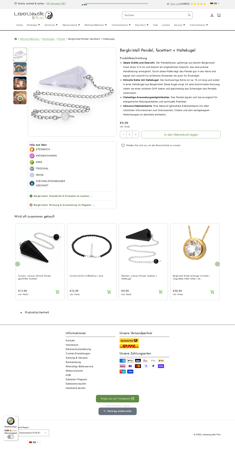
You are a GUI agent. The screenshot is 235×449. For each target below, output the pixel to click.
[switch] (11, 437)
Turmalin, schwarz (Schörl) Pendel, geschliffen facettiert (34, 277)
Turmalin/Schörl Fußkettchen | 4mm (86, 276)
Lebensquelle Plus (211, 434)
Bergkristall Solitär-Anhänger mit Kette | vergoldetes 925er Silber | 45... (191, 277)
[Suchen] (188, 15)
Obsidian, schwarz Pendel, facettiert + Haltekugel (139, 277)
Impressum (72, 344)
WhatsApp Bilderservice (79, 366)
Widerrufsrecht (74, 370)
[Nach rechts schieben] (217, 264)
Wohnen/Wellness (29, 39)
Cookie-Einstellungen (78, 353)
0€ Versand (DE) (56, 3)
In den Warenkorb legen (181, 134)
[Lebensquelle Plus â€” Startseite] (33, 15)
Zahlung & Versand (76, 357)
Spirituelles (48, 39)
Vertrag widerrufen (119, 411)
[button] (117, 312)
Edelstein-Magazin (76, 379)
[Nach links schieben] (17, 264)
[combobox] (157, 15)
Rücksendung (73, 362)
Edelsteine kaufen (76, 383)
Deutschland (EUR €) (29, 433)
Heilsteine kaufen (76, 388)
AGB (68, 375)
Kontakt (70, 340)
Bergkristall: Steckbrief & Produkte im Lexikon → (62, 196)
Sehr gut (175, 3)
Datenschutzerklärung (78, 349)
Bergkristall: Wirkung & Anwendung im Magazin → (64, 205)
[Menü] (16, 417)
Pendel (61, 39)
